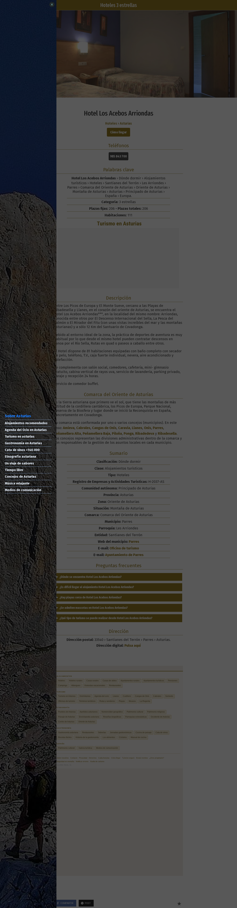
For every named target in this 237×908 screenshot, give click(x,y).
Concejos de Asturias (20, 476)
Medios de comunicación (23, 490)
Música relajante (17, 483)
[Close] (51, 4)
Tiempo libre (14, 470)
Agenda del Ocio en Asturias (26, 430)
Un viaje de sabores (19, 463)
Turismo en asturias (20, 436)
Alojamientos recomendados (26, 423)
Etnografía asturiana (20, 456)
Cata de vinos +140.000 (22, 450)
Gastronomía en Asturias (23, 443)
